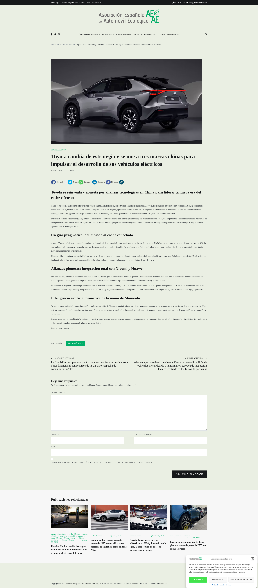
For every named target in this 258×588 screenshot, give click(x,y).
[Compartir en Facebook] (57, 182)
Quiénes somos (108, 34)
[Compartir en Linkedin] (98, 182)
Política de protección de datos (221, 585)
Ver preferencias (241, 579)
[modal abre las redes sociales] (121, 182)
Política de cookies (94, 3)
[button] (252, 559)
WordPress (163, 583)
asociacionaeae (56, 170)
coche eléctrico (58, 150)
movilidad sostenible (68, 536)
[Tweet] (72, 182)
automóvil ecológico (58, 534)
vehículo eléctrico (67, 540)
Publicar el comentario (189, 474)
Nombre (55, 434)
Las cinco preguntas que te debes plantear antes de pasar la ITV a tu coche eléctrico (188, 545)
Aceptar (198, 579)
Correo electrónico (145, 434)
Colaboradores (149, 34)
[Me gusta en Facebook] (112, 182)
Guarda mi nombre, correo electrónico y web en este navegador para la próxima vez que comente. (102, 462)
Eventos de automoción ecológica (129, 34)
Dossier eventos (173, 34)
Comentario (58, 393)
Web (53, 446)
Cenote (133, 583)
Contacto (161, 34)
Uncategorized (69, 538)
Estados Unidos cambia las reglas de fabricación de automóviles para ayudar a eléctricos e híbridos (69, 549)
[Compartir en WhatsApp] (84, 182)
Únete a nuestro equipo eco (89, 34)
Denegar (217, 579)
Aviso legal (55, 3)
